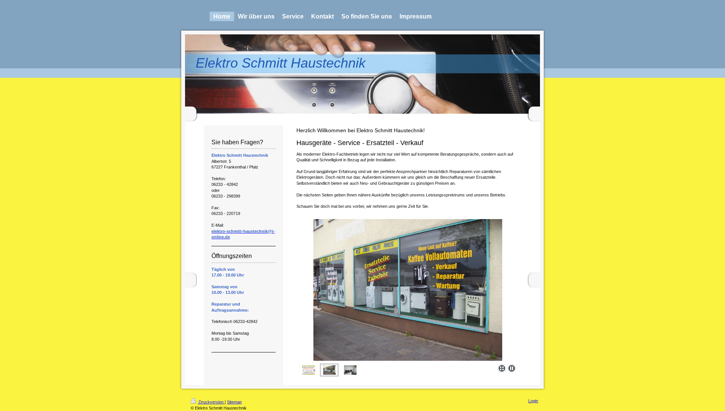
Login (533, 401)
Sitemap (234, 402)
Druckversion (211, 402)
